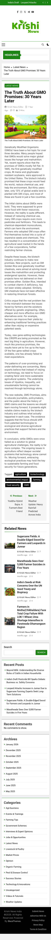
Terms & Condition (38, 929)
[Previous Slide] (43, 2)
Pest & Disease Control (17, 872)
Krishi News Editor (15, 106)
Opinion (9, 861)
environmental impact (17, 479)
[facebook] (17, 12)
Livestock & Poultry (15, 849)
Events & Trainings (14, 814)
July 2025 (10, 779)
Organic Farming (13, 867)
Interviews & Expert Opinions (19, 831)
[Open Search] (43, 44)
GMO (26, 485)
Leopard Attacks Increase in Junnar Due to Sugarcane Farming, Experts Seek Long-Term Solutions (28, 3)
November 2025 (13, 756)
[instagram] (21, 12)
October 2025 (12, 762)
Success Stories (13, 878)
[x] (25, 12)
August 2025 (12, 774)
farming (37, 479)
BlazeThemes (14, 921)
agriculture (20, 474)
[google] (29, 12)
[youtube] (33, 12)
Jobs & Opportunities (16, 837)
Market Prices (12, 855)
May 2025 (10, 791)
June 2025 (10, 785)
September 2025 (13, 768)
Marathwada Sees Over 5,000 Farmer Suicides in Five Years (31, 564)
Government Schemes (16, 825)
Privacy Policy (38, 920)
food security (13, 485)
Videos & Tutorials (14, 896)
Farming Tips (12, 820)
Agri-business (12, 808)
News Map (38, 925)
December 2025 (13, 750)
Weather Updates (14, 902)
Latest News (12, 85)
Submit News (38, 911)
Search (8, 647)
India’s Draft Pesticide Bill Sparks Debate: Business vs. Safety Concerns (11, 3)
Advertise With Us (38, 916)
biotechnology (37, 474)
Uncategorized (12, 890)
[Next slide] (47, 2)
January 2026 (12, 744)
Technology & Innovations (18, 884)
